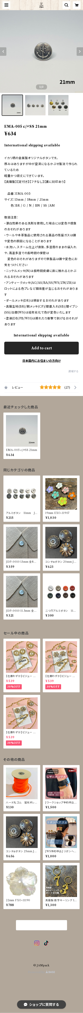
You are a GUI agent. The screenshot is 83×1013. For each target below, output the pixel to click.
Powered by (37, 972)
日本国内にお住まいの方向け (41, 361)
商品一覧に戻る (41, 925)
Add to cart (41, 348)
